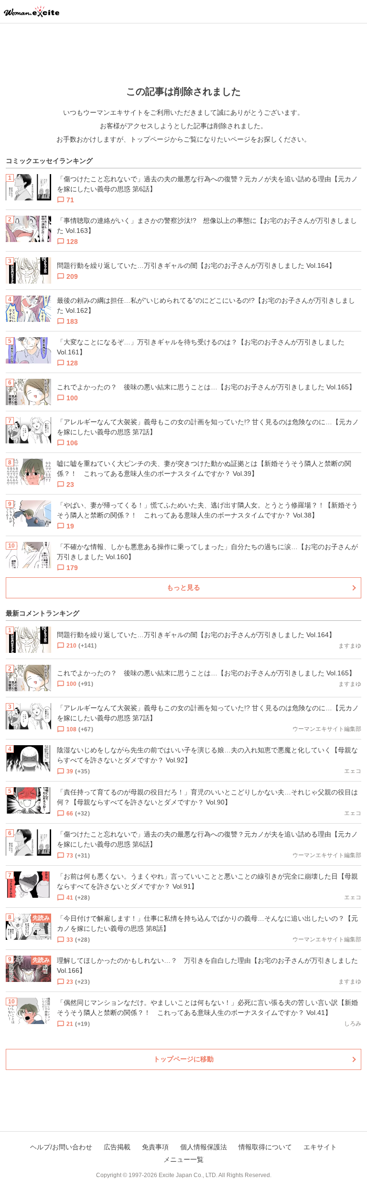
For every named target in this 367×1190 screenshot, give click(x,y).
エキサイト (320, 1147)
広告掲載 (117, 1147)
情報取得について (265, 1147)
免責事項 (155, 1147)
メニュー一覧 (183, 1159)
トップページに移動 (183, 1059)
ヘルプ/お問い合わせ (61, 1147)
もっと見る (183, 587)
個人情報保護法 (203, 1147)
